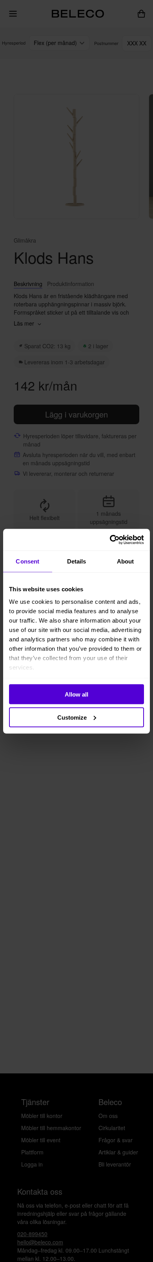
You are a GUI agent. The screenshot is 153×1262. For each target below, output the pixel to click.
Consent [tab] (27, 561)
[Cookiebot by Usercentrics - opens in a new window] (110, 540)
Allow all (76, 694)
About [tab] (125, 561)
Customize (72, 717)
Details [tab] (76, 561)
